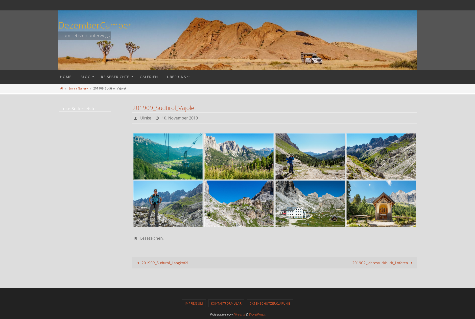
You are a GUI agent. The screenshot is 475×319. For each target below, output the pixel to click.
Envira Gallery (78, 88)
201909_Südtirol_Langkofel (164, 262)
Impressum (194, 303)
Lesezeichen (151, 238)
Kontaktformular (226, 303)
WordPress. (257, 314)
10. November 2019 (180, 118)
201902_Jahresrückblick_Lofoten (380, 262)
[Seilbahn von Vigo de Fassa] (168, 156)
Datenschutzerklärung (269, 303)
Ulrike (145, 118)
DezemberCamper (95, 25)
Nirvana (239, 314)
